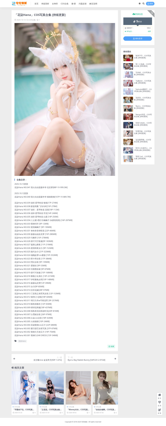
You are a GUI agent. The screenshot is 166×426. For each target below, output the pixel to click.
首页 (36, 3)
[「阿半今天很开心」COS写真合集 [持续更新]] (128, 150)
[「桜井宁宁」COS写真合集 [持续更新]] (128, 58)
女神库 (55, 3)
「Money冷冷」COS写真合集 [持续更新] (78, 410)
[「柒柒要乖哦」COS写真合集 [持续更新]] (128, 142)
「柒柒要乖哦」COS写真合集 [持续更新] (142, 141)
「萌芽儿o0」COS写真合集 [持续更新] (142, 157)
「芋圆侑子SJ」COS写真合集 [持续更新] (23, 410)
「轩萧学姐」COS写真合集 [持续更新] (142, 132)
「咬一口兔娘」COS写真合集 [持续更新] (142, 65)
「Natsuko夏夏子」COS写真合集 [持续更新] (143, 90)
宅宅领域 (84, 422)
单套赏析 (45, 3)
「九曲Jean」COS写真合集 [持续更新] (142, 82)
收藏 (112, 346)
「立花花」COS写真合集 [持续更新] (50, 410)
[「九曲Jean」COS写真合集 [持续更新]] (128, 83)
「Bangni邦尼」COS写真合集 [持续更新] (143, 115)
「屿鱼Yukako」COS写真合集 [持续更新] (143, 124)
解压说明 (93, 3)
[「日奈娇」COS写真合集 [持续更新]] (128, 75)
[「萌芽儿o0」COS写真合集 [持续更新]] (128, 158)
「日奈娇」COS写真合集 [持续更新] (142, 73)
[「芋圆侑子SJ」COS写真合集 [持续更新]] (24, 388)
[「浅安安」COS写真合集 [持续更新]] (128, 100)
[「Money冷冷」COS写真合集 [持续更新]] (78, 388)
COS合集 (65, 3)
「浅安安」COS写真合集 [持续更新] (142, 98)
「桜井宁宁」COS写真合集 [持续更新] (142, 56)
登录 (151, 4)
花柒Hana (22, 341)
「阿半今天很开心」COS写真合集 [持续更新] (143, 149)
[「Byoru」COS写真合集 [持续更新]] (128, 108)
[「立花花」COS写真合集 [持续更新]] (51, 388)
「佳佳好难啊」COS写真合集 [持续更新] (105, 410)
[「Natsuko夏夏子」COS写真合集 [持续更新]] (128, 91)
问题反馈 (83, 3)
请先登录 (138, 39)
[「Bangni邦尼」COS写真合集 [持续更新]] (128, 117)
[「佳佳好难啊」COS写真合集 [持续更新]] (105, 388)
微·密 (73, 3)
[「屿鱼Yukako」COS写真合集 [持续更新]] (128, 125)
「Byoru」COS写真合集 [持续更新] (142, 107)
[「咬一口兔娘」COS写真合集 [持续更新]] (128, 66)
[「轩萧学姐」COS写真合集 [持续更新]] (128, 133)
